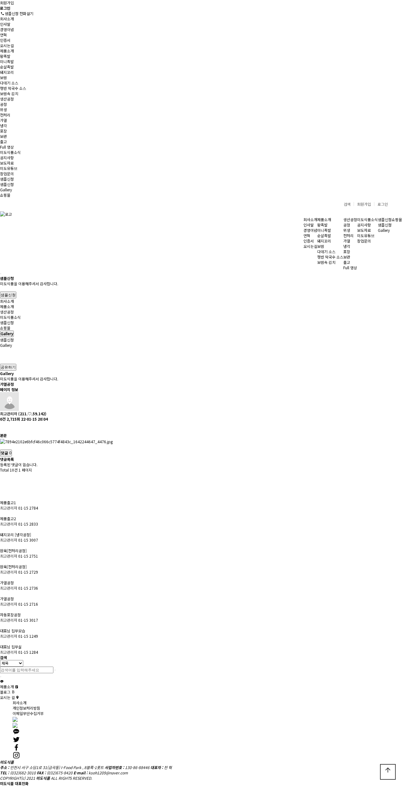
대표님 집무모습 (13, 630)
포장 (3, 131)
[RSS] (3, 477)
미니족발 (7, 61)
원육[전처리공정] (14, 550)
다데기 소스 (9, 82)
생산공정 (7, 98)
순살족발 (7, 66)
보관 (3, 136)
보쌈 (3, 77)
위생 (3, 109)
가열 (3, 120)
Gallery (6, 189)
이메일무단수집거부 (28, 713)
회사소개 (7, 18)
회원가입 (7, 2)
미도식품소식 (10, 152)
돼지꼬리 (7, 72)
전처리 (5, 114)
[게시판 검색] (3, 488)
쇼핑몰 (5, 195)
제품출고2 (8, 518)
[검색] (0, 273)
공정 (3, 104)
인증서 (5, 40)
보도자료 (7, 163)
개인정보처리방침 (26, 708)
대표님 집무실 (11, 646)
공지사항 (7, 157)
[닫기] (0, 676)
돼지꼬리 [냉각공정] (16, 534)
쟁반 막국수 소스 (13, 88)
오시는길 (7, 45)
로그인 (383, 204)
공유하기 (8, 367)
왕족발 (5, 56)
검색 (347, 204)
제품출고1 (8, 502)
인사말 (5, 24)
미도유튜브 (8, 168)
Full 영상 (7, 147)
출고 (3, 141)
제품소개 (7, 50)
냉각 (3, 125)
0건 (3, 419)
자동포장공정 (11, 614)
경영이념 (7, 29)
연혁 (3, 34)
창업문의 (7, 173)
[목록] (3, 427)
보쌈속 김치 (9, 93)
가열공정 (7, 582)
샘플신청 (7, 179)
